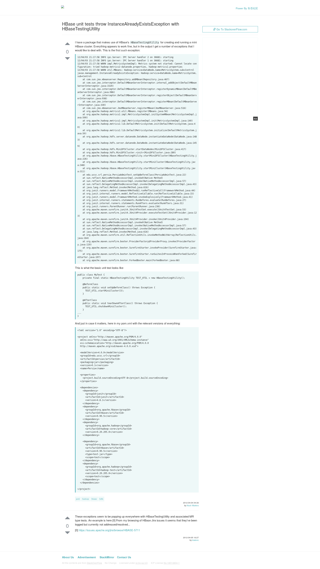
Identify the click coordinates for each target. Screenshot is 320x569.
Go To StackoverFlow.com (231, 29)
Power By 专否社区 (247, 8)
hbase (94, 499)
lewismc (195, 540)
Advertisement (87, 557)
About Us (68, 557)
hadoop (85, 499)
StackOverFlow (94, 562)
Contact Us (124, 557)
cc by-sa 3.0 (142, 562)
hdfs (101, 499)
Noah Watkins (193, 505)
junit (78, 499)
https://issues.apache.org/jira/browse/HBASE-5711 (109, 530)
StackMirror (107, 557)
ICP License (165, 562)
